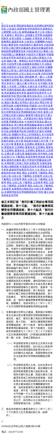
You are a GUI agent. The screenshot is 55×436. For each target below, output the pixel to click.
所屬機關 (40, 41)
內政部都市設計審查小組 (39, 51)
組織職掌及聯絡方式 (33, 64)
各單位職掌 (15, 38)
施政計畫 (9, 102)
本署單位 (48, 38)
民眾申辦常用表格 (35, 157)
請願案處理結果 (17, 131)
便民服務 (29, 77)
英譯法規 (19, 99)
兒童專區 (43, 86)
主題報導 (32, 173)
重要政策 (19, 144)
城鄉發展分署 (16, 137)
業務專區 (6, 41)
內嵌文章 (39, 189)
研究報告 (43, 153)
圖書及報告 (31, 153)
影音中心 (11, 83)
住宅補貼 (43, 83)
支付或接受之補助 (27, 67)
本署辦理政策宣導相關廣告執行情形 (23, 192)
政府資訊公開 (23, 57)
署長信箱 (32, 96)
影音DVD (9, 157)
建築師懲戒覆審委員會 (13, 51)
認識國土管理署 (33, 35)
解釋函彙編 (28, 32)
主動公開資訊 (39, 57)
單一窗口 (40, 77)
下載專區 (20, 157)
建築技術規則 (32, 99)
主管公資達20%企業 (29, 73)
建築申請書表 (14, 160)
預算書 (47, 118)
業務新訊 (48, 29)
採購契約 (11, 67)
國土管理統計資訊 (24, 102)
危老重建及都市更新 (15, 93)
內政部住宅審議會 (36, 54)
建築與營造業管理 (36, 93)
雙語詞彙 (21, 96)
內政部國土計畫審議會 (13, 54)
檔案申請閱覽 (11, 80)
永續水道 (32, 86)
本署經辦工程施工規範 (16, 163)
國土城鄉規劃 (29, 89)
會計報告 (19, 125)
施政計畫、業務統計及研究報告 (24, 61)
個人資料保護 (21, 70)
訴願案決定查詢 (35, 131)
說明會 (41, 67)
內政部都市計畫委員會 (31, 45)
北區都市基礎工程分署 (36, 137)
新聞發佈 (22, 29)
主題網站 (29, 144)
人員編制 (27, 38)
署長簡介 (19, 35)
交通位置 (9, 153)
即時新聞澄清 (35, 29)
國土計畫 (22, 83)
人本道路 (11, 86)
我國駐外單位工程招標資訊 (26, 134)
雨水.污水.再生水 (38, 169)
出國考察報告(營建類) (26, 105)
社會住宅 (32, 83)
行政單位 (29, 41)
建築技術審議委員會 (42, 48)
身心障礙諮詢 (27, 80)
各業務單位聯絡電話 (23, 189)
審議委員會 (18, 41)
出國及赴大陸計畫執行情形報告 (31, 109)
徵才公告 (40, 32)
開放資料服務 (36, 70)
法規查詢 (9, 99)
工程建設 (22, 86)
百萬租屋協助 (14, 89)
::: (2, 22)
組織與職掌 (30, 128)
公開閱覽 (6, 32)
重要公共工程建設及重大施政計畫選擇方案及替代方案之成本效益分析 (27, 115)
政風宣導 (34, 163)
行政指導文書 (14, 64)
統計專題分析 (42, 102)
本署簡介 (9, 35)
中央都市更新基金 (34, 121)
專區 (18, 173)
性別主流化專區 (15, 77)
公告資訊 (11, 29)
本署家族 (37, 38)
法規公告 (16, 32)
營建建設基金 (16, 121)
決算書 (5, 121)
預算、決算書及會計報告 (29, 118)
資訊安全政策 (8, 25)
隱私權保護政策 (25, 25)
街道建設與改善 (28, 166)
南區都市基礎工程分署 (36, 141)
